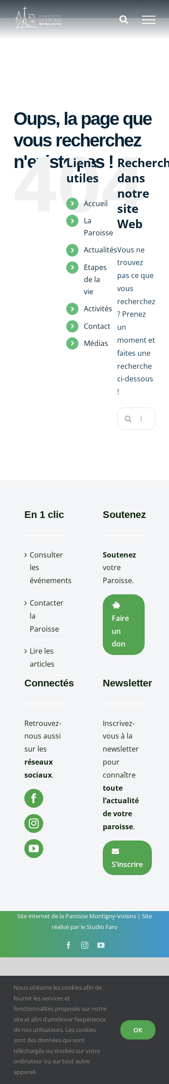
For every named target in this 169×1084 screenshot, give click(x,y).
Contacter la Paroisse (46, 616)
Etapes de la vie (95, 279)
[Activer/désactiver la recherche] (123, 19)
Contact (97, 326)
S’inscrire (127, 864)
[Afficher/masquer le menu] (149, 20)
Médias (96, 343)
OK (137, 1030)
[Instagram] (33, 823)
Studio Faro (102, 927)
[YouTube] (33, 848)
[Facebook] (33, 798)
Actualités (100, 250)
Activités (98, 309)
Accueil (96, 203)
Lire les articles (42, 657)
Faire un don (120, 631)
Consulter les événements (46, 568)
